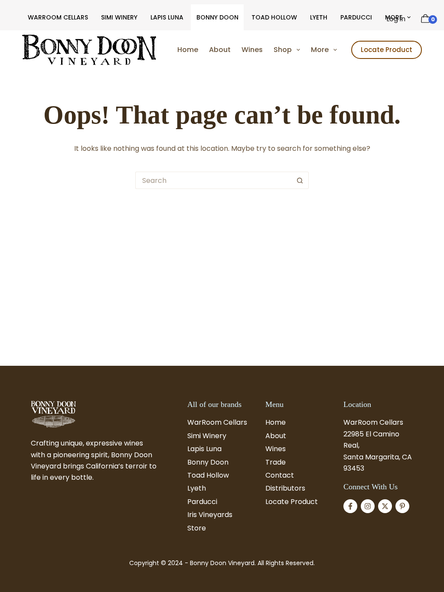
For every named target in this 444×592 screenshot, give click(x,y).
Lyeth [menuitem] (318, 17)
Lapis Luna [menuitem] (166, 17)
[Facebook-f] (350, 506)
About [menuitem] (220, 50)
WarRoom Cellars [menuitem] (58, 17)
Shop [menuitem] (283, 50)
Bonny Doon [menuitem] (217, 17)
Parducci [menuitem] (356, 17)
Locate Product (386, 49)
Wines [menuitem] (252, 50)
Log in (395, 19)
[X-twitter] (385, 506)
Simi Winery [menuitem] (119, 17)
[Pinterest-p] (402, 506)
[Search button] (300, 180)
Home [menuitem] (187, 50)
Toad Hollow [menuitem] (274, 17)
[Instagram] (368, 506)
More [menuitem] (320, 50)
